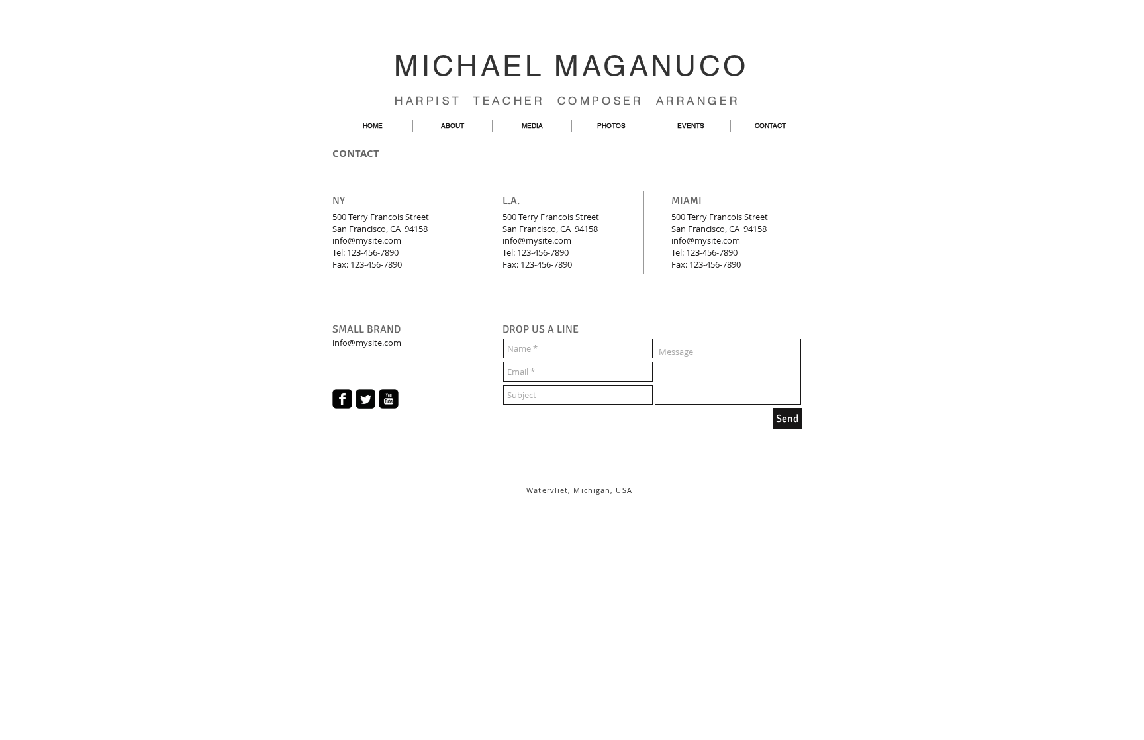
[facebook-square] (342, 399)
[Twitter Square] (365, 399)
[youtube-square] (389, 399)
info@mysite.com (366, 240)
